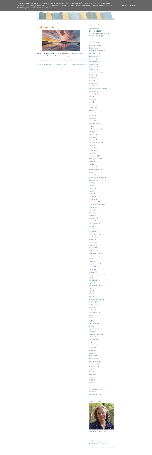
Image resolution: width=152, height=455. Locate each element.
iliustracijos (93, 150)
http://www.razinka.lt (96, 441)
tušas (90, 342)
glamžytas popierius (95, 142)
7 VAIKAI (92, 69)
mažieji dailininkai (95, 204)
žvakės (91, 380)
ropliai (91, 283)
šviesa (91, 326)
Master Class (93, 202)
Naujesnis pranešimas (44, 64)
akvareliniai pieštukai (96, 86)
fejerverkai (92, 134)
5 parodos (92, 64)
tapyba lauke (93, 329)
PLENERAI (92, 267)
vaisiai (91, 347)
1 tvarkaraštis (93, 45)
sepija (91, 291)
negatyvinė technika (95, 234)
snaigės (91, 293)
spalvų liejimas (94, 302)
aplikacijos (92, 91)
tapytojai (92, 331)
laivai (91, 183)
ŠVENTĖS (92, 323)
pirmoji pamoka (94, 264)
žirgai (91, 372)
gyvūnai (91, 140)
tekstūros (92, 337)
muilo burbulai (94, 221)
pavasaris (92, 248)
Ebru (90, 126)
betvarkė (92, 105)
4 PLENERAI (93, 61)
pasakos (91, 242)
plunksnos (92, 269)
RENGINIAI (93, 280)
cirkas (91, 110)
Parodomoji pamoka (45, 27)
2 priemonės (93, 56)
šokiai (91, 318)
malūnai (91, 196)
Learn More (122, 5)
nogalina (92, 237)
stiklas (91, 307)
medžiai (91, 207)
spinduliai (92, 304)
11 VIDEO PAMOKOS (96, 51)
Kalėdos (91, 167)
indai (90, 153)
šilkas (91, 315)
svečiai (91, 310)
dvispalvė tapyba (94, 123)
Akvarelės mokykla (95, 394)
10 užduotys (93, 48)
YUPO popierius (94, 159)
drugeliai (92, 118)
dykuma (91, 115)
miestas (91, 213)
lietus (91, 188)
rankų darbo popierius (96, 275)
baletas (91, 99)
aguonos (92, 83)
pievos (91, 261)
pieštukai (92, 256)
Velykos (91, 356)
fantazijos (92, 132)
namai (91, 229)
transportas (92, 339)
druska (91, 121)
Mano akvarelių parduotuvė (98, 444)
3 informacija (93, 59)
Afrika (91, 80)
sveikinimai (93, 312)
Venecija (92, 358)
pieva (91, 258)
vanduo (91, 350)
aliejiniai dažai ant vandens (98, 88)
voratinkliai (93, 364)
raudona (91, 277)
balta (90, 102)
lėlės (90, 185)
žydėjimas (92, 366)
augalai (91, 96)
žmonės (91, 374)
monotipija (92, 218)
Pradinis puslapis (61, 64)
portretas (92, 272)
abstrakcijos (93, 78)
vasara (91, 353)
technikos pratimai (95, 334)
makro (91, 194)
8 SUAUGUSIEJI (94, 72)
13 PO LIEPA (93, 53)
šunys (91, 321)
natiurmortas (93, 231)
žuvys (91, 377)
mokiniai (92, 215)
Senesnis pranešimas (79, 64)
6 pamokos (92, 67)
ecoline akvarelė (94, 129)
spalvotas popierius (95, 299)
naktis (91, 226)
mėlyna (91, 210)
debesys (91, 113)
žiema (91, 369)
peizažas (92, 250)
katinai (91, 175)
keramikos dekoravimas (96, 177)
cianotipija (92, 107)
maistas (91, 191)
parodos (91, 239)
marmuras (92, 199)
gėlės (90, 137)
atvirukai (92, 94)
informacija (92, 156)
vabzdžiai (92, 345)
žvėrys (91, 383)
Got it (132, 5)
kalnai (91, 172)
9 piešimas (92, 75)
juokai (91, 161)
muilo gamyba (93, 223)
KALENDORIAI (94, 169)
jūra (90, 164)
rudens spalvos (94, 285)
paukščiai (92, 245)
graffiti (91, 145)
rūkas (91, 288)
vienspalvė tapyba (95, 361)
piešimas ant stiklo (95, 253)
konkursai (92, 180)
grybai (91, 148)
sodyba (91, 296)
